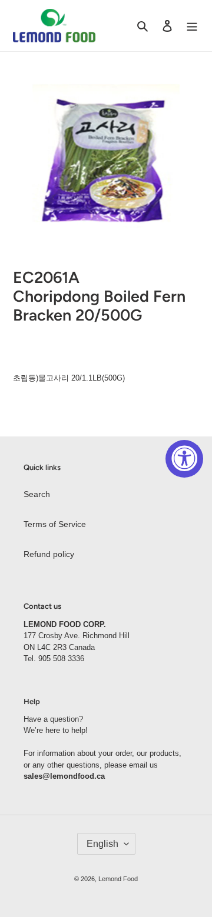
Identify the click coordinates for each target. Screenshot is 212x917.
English (102, 844)
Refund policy (49, 554)
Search (37, 494)
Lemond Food (118, 878)
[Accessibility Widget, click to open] (184, 459)
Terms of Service (55, 524)
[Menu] (192, 26)
